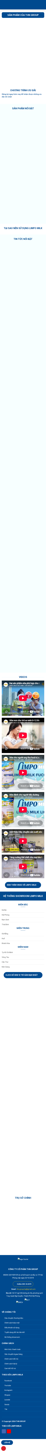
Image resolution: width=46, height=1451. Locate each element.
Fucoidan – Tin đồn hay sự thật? (23, 282)
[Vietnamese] (36, 4)
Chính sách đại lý (10, 1364)
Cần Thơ (5, 962)
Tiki (5, 1409)
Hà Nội (4, 910)
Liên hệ (7, 1442)
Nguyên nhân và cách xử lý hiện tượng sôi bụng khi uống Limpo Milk (23, 336)
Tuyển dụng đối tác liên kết (14, 1332)
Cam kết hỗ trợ (10, 1368)
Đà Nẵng (5, 934)
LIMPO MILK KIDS (9, 31)
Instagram (8, 1390)
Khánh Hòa (6, 943)
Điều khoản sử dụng (11, 1328)
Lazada (7, 1400)
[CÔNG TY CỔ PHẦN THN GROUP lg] (10, 5)
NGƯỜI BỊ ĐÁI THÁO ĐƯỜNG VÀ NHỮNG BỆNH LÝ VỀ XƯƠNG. (23, 603)
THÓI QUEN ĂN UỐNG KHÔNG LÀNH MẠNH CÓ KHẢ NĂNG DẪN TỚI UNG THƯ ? (23, 550)
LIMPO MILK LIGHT (10, 24)
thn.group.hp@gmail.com (26, 1289)
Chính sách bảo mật (12, 1323)
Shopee (7, 1395)
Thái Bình (5, 924)
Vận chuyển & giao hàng (13, 1354)
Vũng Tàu (5, 957)
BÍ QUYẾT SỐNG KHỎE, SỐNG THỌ (23, 495)
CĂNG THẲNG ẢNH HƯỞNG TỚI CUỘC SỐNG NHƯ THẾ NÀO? (23, 656)
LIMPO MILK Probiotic (12, 17)
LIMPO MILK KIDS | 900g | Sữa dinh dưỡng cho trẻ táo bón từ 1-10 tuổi (23, 150)
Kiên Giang (6, 967)
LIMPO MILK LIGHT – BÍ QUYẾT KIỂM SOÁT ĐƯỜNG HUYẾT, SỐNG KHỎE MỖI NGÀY (23, 443)
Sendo (6, 1404)
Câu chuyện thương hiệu (13, 1318)
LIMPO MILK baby (9, 38)
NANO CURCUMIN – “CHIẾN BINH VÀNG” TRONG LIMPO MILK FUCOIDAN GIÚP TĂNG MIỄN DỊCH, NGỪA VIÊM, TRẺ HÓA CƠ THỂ (23, 389)
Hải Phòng (5, 915)
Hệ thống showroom (12, 1337)
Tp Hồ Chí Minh (7, 952)
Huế (3, 938)
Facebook (8, 1381)
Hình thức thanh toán (12, 1349)
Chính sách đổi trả (11, 1359)
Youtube (7, 1385)
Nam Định (5, 920)
